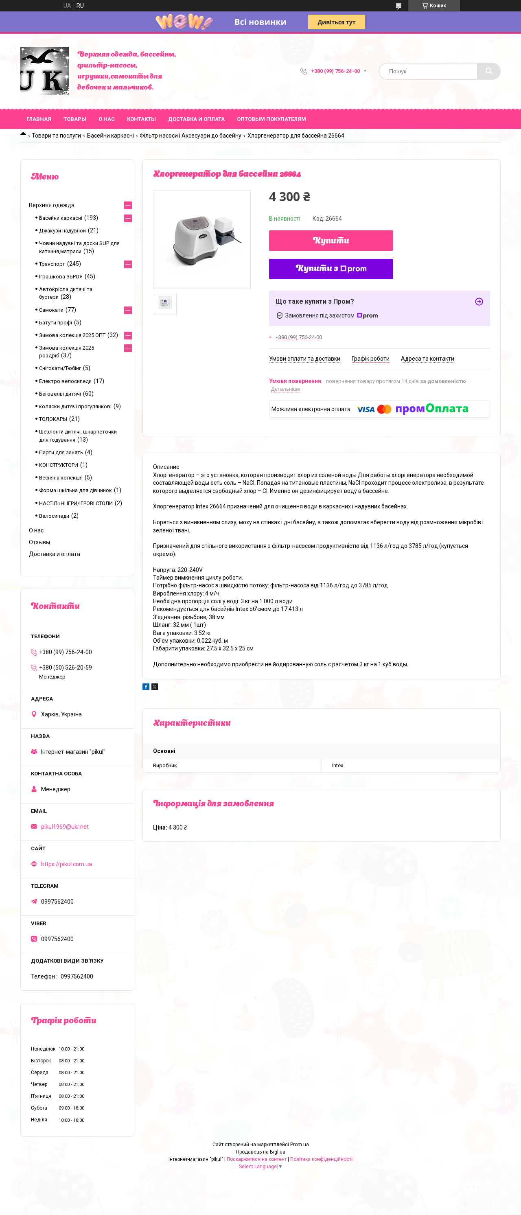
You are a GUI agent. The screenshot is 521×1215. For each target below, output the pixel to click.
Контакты (141, 119)
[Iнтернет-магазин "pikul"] (44, 71)
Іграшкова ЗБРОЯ (61, 277)
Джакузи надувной (62, 231)
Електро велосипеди (65, 381)
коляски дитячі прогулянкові (75, 406)
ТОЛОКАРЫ (53, 419)
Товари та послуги (56, 135)
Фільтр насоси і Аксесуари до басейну (190, 135)
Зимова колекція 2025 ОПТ (72, 335)
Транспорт (52, 264)
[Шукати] (489, 71)
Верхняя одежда (51, 205)
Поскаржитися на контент (257, 1159)
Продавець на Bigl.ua (260, 1152)
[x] (154, 688)
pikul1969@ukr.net (65, 826)
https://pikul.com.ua (66, 864)
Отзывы (39, 542)
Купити (331, 241)
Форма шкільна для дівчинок (75, 490)
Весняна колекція (61, 478)
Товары (74, 119)
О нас (107, 119)
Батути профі (55, 323)
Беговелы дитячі (60, 394)
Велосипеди (54, 516)
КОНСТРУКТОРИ (58, 465)
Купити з (317, 269)
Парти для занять (61, 452)
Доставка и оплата (196, 119)
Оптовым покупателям (271, 119)
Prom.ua (299, 1144)
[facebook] (145, 688)
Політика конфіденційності (321, 1159)
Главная (38, 119)
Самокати (51, 310)
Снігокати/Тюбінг (60, 368)
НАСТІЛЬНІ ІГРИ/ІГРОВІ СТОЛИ (76, 503)
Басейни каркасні (110, 135)
